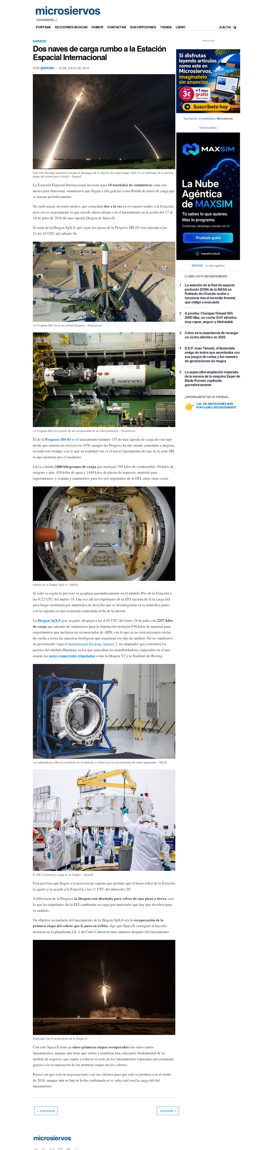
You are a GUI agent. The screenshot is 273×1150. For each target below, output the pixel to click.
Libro (180, 27)
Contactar (116, 27)
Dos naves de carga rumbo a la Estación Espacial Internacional (99, 52)
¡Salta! (225, 27)
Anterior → (167, 1111)
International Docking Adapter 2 (92, 643)
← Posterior (46, 1111)
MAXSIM (197, 265)
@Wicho (47, 68)
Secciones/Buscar (71, 27)
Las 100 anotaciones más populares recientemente (216, 405)
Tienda (166, 27)
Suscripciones (143, 27)
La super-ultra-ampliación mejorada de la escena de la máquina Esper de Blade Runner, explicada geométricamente (212, 378)
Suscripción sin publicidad (199, 118)
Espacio (39, 41)
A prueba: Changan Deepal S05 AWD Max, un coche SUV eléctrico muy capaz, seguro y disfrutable (211, 317)
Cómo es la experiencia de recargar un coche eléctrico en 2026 (211, 334)
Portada (43, 27)
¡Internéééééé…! (46, 19)
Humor (97, 27)
